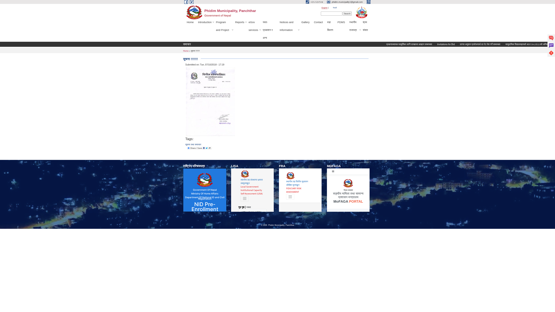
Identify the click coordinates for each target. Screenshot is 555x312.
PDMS (341, 22)
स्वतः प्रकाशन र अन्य (268, 30)
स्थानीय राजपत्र (353, 26)
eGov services (253, 26)
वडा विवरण (330, 26)
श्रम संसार (365, 26)
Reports (239, 22)
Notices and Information (286, 26)
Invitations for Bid (433, 44)
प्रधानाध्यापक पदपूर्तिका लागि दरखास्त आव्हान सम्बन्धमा (396, 44)
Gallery (305, 22)
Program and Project (222, 26)
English (325, 8)
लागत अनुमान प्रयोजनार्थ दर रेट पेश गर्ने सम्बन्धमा (467, 44)
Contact (318, 22)
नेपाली (335, 8)
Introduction (205, 22)
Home (190, 22)
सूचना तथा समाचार (193, 144)
